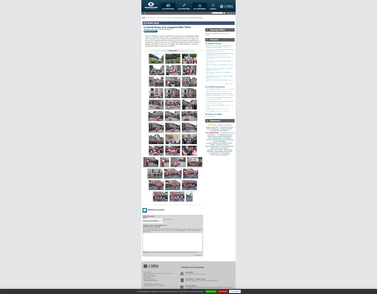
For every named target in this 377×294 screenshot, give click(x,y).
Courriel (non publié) (150, 221)
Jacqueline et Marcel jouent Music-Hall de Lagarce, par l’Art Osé (219, 94)
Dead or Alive (210, 91)
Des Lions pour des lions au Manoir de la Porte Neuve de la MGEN (219, 46)
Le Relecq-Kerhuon (227, 133)
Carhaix (212, 145)
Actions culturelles (225, 125)
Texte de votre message (151, 227)
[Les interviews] (184, 10)
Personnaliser (235, 291)
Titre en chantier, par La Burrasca (216, 64)
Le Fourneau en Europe (226, 127)
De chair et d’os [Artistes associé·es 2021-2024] (219, 140)
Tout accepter (211, 291)
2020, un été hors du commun (219, 148)
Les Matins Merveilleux (219, 141)
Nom (144, 217)
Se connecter (167, 219)
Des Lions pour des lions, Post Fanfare (218, 72)
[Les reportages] (168, 10)
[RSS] (234, 13)
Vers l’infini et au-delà (213, 89)
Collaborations (228, 150)
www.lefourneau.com (151, 280)
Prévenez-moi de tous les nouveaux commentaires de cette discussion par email (171, 252)
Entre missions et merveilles (215, 105)
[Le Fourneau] (226, 10)
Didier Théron (210, 116)
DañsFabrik (210, 151)
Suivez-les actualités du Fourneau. (195, 274)
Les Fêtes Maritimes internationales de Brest (219, 143)
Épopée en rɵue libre (212, 127)
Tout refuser (223, 291)
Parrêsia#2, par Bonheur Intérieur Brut (218, 57)
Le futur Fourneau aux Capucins (219, 155)
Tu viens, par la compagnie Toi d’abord (218, 97)
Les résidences (212, 132)
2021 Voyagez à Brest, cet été (223, 151)
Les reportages (151, 17)
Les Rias (159, 17)
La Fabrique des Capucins (225, 135)
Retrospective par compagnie (219, 130)
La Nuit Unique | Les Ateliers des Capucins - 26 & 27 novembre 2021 (220, 137)
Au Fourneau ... (211, 135)
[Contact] (214, 10)
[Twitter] (231, 13)
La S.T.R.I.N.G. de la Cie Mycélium (217, 80)
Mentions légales (148, 284)
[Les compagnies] (199, 10)
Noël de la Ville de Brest (212, 146)
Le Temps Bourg (225, 153)
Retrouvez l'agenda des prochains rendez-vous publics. (201, 280)
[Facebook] (228, 13)
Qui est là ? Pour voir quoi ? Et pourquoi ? (219, 61)
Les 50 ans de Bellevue (227, 146)
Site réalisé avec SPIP (150, 285)
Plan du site (158, 284)
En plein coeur (210, 109)
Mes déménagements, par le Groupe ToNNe (220, 101)
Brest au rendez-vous (213, 129)
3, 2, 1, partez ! (210, 111)
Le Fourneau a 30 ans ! (222, 145)
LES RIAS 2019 (167, 17)
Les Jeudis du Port (214, 153)
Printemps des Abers (226, 129)
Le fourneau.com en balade (215, 150)
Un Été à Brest (227, 138)
